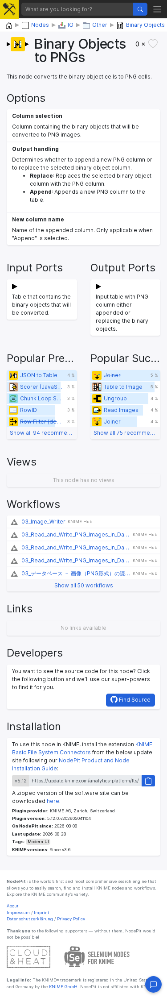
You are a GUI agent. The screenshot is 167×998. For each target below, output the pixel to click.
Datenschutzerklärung (30, 918)
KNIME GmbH (62, 986)
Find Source (134, 699)
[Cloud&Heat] (28, 956)
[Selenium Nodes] (97, 956)
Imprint (41, 912)
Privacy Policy (71, 918)
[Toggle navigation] (157, 9)
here (53, 801)
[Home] (8, 25)
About (13, 905)
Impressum (18, 912)
